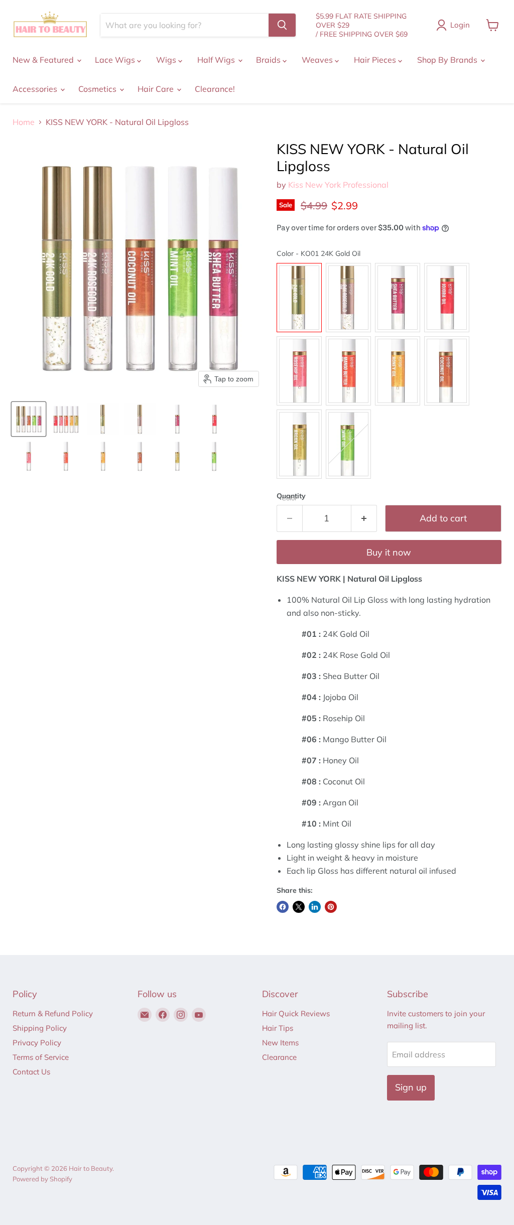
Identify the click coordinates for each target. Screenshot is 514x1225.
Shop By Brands (448, 60)
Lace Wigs (116, 60)
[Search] (282, 25)
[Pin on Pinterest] (331, 907)
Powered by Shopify (42, 1179)
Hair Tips (277, 1028)
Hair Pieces (376, 60)
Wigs (167, 60)
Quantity (291, 496)
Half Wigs (217, 60)
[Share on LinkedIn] (315, 907)
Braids (269, 60)
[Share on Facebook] (283, 907)
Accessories (36, 89)
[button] (29, 419)
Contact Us (31, 1071)
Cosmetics (98, 89)
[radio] (299, 297)
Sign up (411, 1087)
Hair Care (157, 89)
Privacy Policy (37, 1042)
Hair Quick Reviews (296, 1013)
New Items (280, 1042)
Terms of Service (41, 1057)
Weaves (318, 60)
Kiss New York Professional (338, 185)
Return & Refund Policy (53, 1013)
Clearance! (215, 89)
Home (24, 121)
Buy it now (388, 552)
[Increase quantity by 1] (364, 518)
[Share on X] (299, 907)
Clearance (279, 1057)
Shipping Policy (40, 1028)
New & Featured (44, 60)
